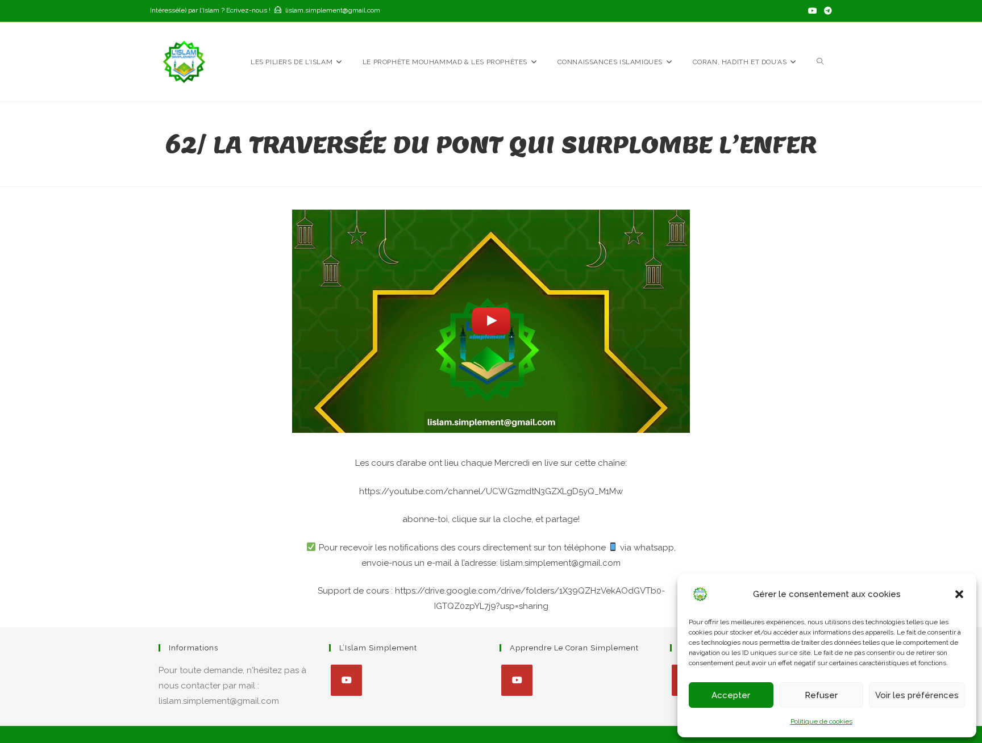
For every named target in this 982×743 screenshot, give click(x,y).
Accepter (730, 695)
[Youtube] (346, 680)
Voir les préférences (917, 695)
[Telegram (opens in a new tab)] (826, 10)
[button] (959, 594)
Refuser (821, 695)
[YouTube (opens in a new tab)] (813, 10)
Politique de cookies (821, 721)
